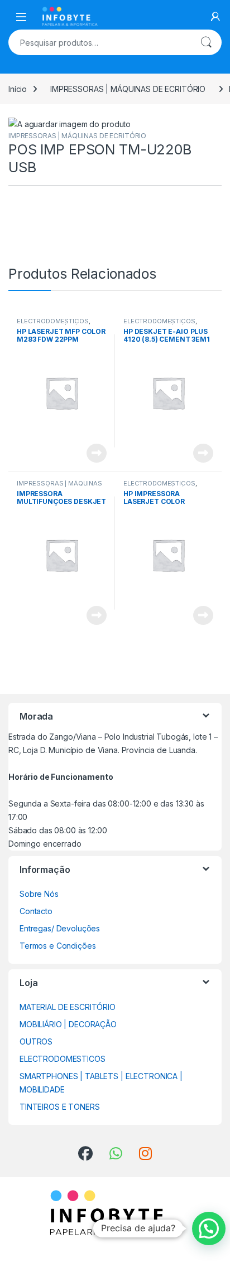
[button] (209, 1228)
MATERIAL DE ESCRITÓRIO (68, 1007)
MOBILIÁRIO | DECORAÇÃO (68, 1024)
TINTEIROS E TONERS (59, 1106)
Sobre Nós (39, 894)
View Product (92, 453)
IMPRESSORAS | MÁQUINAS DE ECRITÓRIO (127, 89)
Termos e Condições (57, 945)
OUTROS (36, 1041)
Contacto (36, 911)
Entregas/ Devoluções (60, 928)
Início (17, 89)
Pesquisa (206, 42)
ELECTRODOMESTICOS (53, 321)
